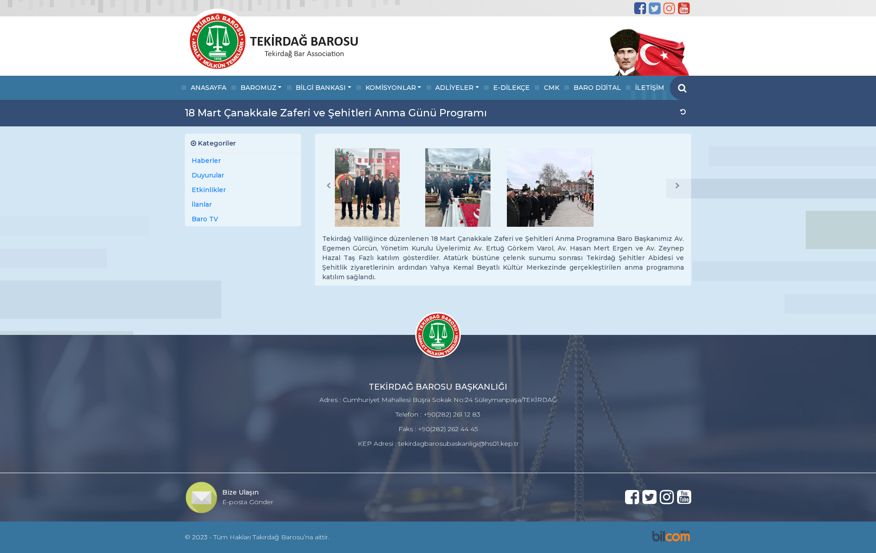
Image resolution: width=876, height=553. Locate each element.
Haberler (206, 161)
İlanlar (202, 204)
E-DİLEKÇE (511, 87)
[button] (328, 186)
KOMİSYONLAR (390, 87)
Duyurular (208, 175)
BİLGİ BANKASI (321, 87)
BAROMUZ (258, 87)
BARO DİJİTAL (597, 87)
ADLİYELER (454, 87)
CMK (551, 87)
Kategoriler (216, 143)
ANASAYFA (208, 87)
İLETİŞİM (649, 87)
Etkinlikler (209, 190)
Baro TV (205, 219)
